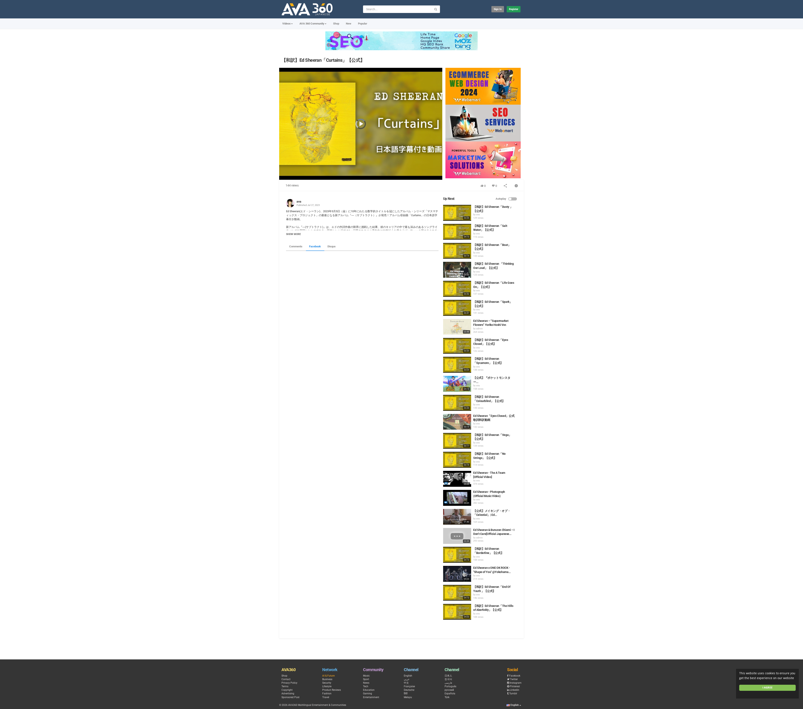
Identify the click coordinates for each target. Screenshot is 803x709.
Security (326, 682)
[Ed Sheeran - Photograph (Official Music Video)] (457, 498)
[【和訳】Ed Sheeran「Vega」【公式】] (457, 441)
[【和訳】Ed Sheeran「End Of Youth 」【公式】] (457, 593)
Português (450, 686)
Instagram (516, 682)
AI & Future (328, 675)
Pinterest (515, 686)
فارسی (448, 682)
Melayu (408, 697)
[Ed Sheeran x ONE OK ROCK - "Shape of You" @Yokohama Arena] (457, 574)
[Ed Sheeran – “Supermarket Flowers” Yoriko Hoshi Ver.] (457, 327)
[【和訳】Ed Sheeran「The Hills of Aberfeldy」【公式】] (457, 612)
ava (299, 201)
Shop (336, 23)
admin (479, 328)
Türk (447, 697)
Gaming (367, 693)
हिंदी (406, 693)
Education (369, 689)
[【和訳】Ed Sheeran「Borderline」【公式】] (457, 555)
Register (513, 9)
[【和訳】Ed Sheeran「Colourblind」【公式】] (457, 403)
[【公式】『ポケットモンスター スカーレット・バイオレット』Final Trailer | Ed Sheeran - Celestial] (457, 384)
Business (327, 679)
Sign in (498, 9)
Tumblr (513, 693)
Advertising (287, 693)
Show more (293, 234)
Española (450, 693)
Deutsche (409, 689)
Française (409, 686)
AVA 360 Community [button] (311, 23)
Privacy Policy (289, 682)
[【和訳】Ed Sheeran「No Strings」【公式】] (457, 460)
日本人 (448, 675)
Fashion (326, 693)
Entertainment (371, 697)
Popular (362, 23)
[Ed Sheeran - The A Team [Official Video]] (457, 479)
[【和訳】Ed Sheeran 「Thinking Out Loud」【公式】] (457, 270)
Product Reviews (331, 689)
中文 (406, 682)
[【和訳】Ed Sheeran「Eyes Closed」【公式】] (457, 346)
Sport (366, 679)
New (348, 23)
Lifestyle (326, 686)
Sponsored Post (290, 697)
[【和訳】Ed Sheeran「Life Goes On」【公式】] (457, 289)
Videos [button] (286, 23)
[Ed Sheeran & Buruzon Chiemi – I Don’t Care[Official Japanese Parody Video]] (457, 536)
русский (449, 689)
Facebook (315, 246)
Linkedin (514, 689)
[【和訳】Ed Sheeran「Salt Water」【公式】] (457, 232)
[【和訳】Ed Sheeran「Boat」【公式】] (457, 251)
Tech (365, 686)
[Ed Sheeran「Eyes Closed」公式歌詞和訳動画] (457, 422)
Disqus (331, 246)
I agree (767, 687)
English (408, 675)
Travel (325, 697)
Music (366, 675)
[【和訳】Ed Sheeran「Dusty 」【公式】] (457, 213)
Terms (284, 686)
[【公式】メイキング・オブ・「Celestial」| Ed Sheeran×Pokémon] (457, 517)
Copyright (287, 689)
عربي (406, 679)
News (366, 682)
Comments (295, 246)
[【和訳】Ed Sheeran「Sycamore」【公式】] (457, 365)
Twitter (514, 679)
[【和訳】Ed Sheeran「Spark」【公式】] (457, 308)
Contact (285, 679)
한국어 (448, 679)
